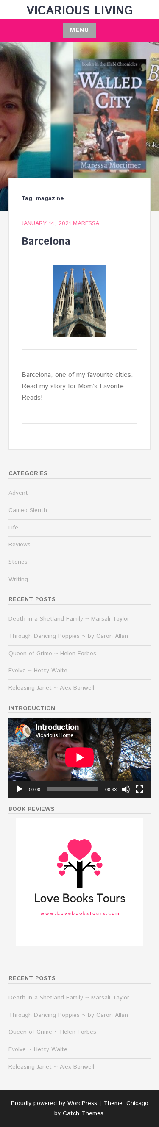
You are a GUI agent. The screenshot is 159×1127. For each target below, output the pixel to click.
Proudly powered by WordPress (54, 1103)
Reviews (19, 544)
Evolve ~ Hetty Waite (37, 670)
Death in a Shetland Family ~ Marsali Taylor (68, 619)
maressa (86, 223)
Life (13, 527)
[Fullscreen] (139, 789)
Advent (18, 493)
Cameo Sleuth (27, 510)
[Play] (19, 789)
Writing (18, 579)
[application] (79, 757)
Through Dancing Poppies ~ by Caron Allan (68, 636)
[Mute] (126, 789)
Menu (79, 30)
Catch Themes (83, 1113)
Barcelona (46, 241)
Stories (18, 562)
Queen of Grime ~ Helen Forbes (52, 653)
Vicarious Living (79, 11)
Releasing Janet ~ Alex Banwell (51, 688)
